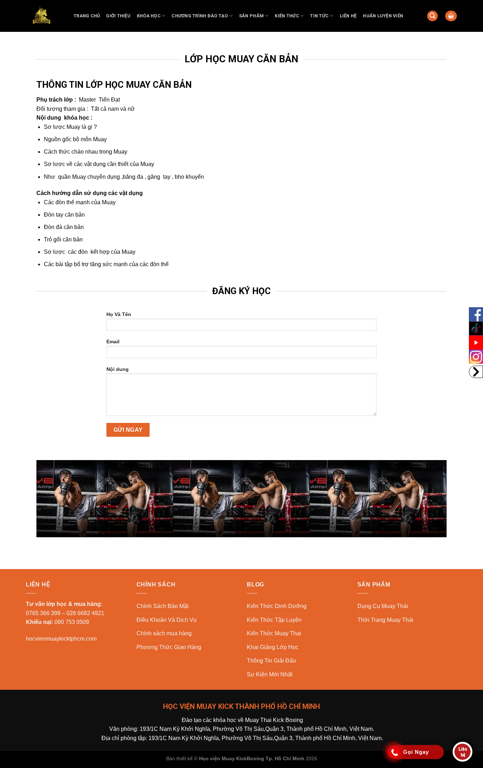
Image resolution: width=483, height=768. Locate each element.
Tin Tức (319, 15)
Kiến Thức (287, 15)
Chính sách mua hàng (164, 633)
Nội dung (117, 369)
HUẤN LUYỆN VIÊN (383, 15)
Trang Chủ (87, 15)
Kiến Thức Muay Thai (274, 633)
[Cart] (451, 16)
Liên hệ (348, 15)
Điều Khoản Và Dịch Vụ (166, 620)
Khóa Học (149, 15)
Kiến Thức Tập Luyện (274, 620)
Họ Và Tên (118, 314)
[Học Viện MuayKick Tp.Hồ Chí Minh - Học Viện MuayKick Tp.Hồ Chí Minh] (44, 16)
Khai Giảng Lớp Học (272, 647)
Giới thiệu (118, 15)
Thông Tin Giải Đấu (271, 661)
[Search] (432, 16)
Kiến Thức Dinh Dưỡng (277, 606)
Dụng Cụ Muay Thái (382, 606)
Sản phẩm (251, 15)
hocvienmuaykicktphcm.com (61, 639)
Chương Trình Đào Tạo (199, 15)
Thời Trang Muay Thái (385, 620)
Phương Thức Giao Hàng (168, 647)
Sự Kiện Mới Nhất (269, 674)
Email (113, 341)
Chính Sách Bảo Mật (162, 606)
